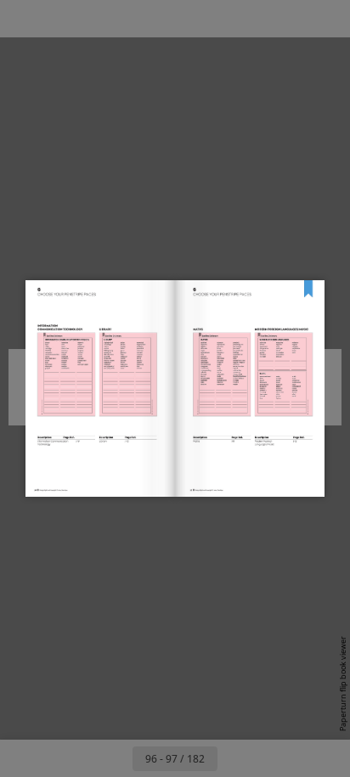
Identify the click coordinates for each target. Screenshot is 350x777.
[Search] (61, 18)
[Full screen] (326, 18)
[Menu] (23, 18)
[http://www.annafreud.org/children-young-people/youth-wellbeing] (282, 370)
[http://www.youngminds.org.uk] (272, 384)
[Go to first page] (76, 758)
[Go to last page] (273, 758)
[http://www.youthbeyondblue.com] (273, 386)
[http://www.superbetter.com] (286, 407)
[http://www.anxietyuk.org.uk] (272, 373)
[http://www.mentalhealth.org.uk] (273, 379)
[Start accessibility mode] (98, 18)
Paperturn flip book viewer (342, 683)
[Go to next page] (236, 758)
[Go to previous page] (114, 758)
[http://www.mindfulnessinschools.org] (274, 375)
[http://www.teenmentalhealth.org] (273, 381)
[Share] (289, 18)
